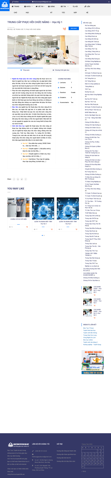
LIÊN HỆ (88, 9)
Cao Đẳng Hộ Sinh (91, 39)
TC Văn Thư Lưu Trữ (91, 210)
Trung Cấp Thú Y (90, 251)
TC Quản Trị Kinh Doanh (92, 196)
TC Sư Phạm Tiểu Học (92, 198)
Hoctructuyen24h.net (17, 459)
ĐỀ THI (40, 6)
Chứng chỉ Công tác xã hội (93, 130)
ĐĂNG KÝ (52, 9)
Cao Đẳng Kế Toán (91, 41)
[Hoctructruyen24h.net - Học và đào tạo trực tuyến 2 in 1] (5, 5)
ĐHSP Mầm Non (90, 112)
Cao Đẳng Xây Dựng (91, 59)
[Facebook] (14, 179)
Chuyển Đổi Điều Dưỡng (92, 169)
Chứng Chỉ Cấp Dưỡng (92, 125)
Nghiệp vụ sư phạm (91, 266)
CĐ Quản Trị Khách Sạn (92, 73)
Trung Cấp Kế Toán (91, 236)
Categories (10, 27)
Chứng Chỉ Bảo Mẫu (91, 122)
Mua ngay (74, 28)
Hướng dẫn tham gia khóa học (66, 454)
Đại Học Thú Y (89, 101)
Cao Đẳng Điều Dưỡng (92, 33)
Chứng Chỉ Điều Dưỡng (92, 135)
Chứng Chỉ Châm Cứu (92, 127)
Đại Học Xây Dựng (90, 104)
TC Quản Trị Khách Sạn (92, 193)
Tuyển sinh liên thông (90, 333)
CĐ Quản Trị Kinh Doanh (92, 76)
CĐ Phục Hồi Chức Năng (92, 68)
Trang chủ (16, 9)
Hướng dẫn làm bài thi (64, 458)
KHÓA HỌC (28, 9)
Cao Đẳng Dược (90, 36)
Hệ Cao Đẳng (89, 25)
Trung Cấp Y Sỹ (90, 260)
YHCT (87, 89)
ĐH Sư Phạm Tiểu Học (92, 110)
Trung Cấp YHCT (90, 263)
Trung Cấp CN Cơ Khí (91, 216)
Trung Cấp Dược (90, 231)
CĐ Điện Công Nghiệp (92, 61)
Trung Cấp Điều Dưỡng (92, 228)
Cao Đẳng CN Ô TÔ (91, 31)
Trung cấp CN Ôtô (91, 218)
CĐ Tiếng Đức (89, 78)
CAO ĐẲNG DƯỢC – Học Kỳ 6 (98, 301)
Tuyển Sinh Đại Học (89, 330)
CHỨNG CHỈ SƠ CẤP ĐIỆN (18, 219)
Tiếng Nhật (88, 86)
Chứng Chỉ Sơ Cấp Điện (90, 280)
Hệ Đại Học (88, 92)
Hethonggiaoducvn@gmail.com (42, 457)
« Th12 (84, 471)
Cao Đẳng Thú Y (90, 49)
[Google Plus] (18, 179)
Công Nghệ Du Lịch (89, 337)
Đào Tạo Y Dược (88, 328)
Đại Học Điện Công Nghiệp (93, 94)
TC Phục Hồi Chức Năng (32, 29)
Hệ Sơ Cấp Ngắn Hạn (91, 115)
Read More (18, 207)
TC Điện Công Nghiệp (92, 181)
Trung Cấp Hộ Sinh (91, 233)
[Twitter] (21, 179)
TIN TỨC (64, 9)
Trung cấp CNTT (90, 221)
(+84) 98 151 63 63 (24, 1)
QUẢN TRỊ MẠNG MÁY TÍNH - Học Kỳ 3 (68, 223)
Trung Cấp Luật (90, 243)
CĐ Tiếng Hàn (89, 81)
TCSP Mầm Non (90, 213)
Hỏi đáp (76, 9)
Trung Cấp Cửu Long (90, 335)
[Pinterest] (25, 179)
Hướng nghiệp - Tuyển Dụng (92, 344)
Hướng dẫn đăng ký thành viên (66, 451)
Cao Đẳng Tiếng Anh (91, 51)
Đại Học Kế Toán (90, 99)
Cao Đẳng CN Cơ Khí (91, 28)
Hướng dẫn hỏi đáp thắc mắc (66, 461)
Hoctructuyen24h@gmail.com (42, 1)
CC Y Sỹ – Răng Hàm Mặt (93, 118)
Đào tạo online (88, 340)
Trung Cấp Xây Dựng (91, 258)
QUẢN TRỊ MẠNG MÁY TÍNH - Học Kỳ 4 (43, 223)
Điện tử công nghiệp (91, 84)
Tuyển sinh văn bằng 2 (90, 342)
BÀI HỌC (10, 29)
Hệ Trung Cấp (18, 29)
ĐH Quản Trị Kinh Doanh (92, 107)
